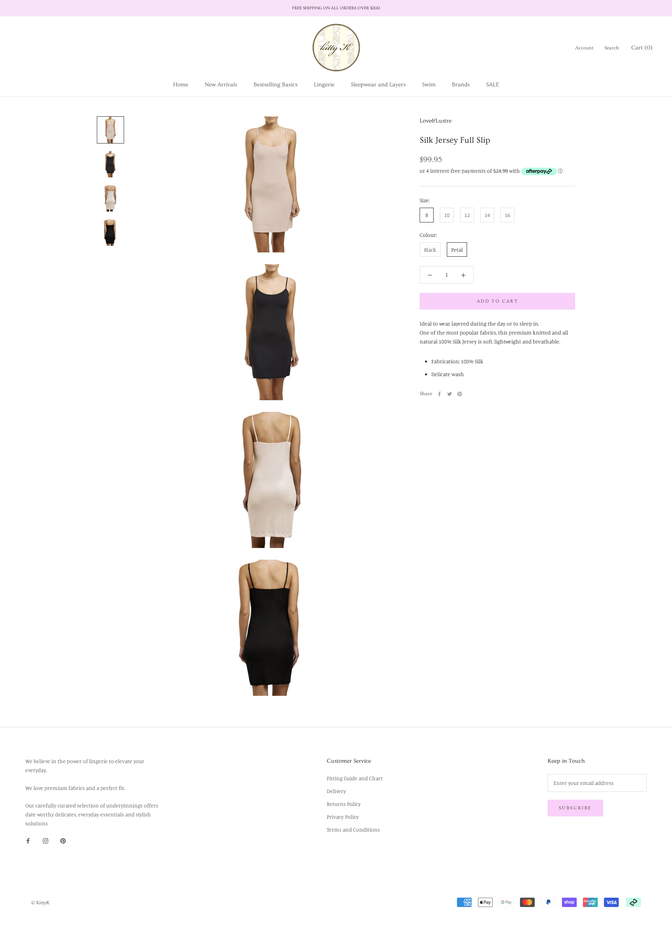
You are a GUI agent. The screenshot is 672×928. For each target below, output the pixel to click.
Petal (457, 249)
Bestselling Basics (276, 84)
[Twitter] (449, 394)
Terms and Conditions (353, 829)
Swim (429, 84)
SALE (492, 84)
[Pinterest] (459, 394)
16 (507, 215)
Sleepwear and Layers (378, 84)
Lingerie (324, 84)
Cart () (642, 47)
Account (584, 48)
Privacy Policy (343, 816)
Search (611, 48)
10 (447, 215)
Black (430, 249)
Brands (461, 84)
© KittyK (40, 902)
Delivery (336, 791)
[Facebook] (439, 394)
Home (180, 84)
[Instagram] (45, 839)
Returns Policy (344, 803)
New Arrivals (221, 84)
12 (467, 215)
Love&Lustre (436, 120)
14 (487, 215)
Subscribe (575, 808)
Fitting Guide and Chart (355, 778)
